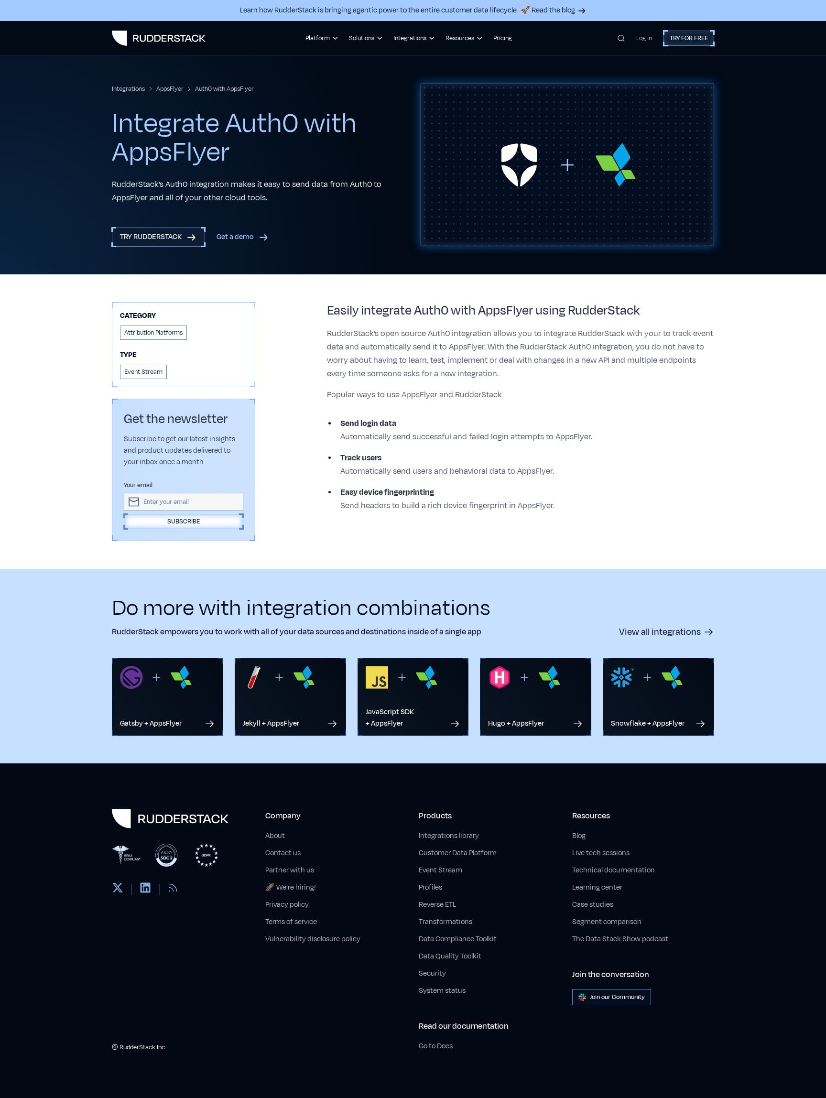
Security (432, 973)
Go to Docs (436, 1046)
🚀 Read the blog (548, 10)
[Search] (621, 38)
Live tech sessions (601, 853)
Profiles (430, 887)
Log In (644, 38)
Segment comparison (606, 922)
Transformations (445, 922)
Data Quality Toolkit (450, 956)
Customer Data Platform (458, 853)
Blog (579, 836)
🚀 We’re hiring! (290, 887)
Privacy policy (287, 905)
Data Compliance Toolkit (458, 939)
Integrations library (449, 836)
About (275, 836)
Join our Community (617, 997)
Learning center (597, 887)
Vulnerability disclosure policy (312, 939)
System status (442, 991)
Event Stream (440, 870)
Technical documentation (613, 870)
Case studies (592, 905)
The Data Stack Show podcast (620, 939)
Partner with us (289, 870)
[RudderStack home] (159, 38)
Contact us (283, 853)
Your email (138, 485)
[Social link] (117, 889)
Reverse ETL (437, 905)
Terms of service (291, 922)
